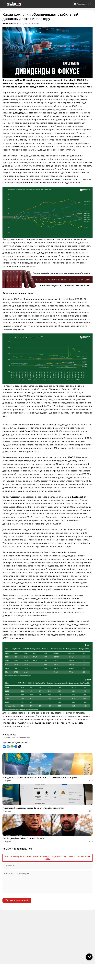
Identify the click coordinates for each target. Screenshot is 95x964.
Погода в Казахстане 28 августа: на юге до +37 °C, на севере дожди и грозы (39, 777)
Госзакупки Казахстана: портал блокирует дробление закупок (33, 808)
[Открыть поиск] (91, 4)
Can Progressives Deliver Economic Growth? (23, 838)
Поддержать (82, 4)
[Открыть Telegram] (89, 956)
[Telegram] (8, 746)
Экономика (7, 23)
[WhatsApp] (12, 746)
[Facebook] (15, 746)
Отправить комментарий (17, 900)
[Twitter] (19, 746)
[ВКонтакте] (4, 746)
